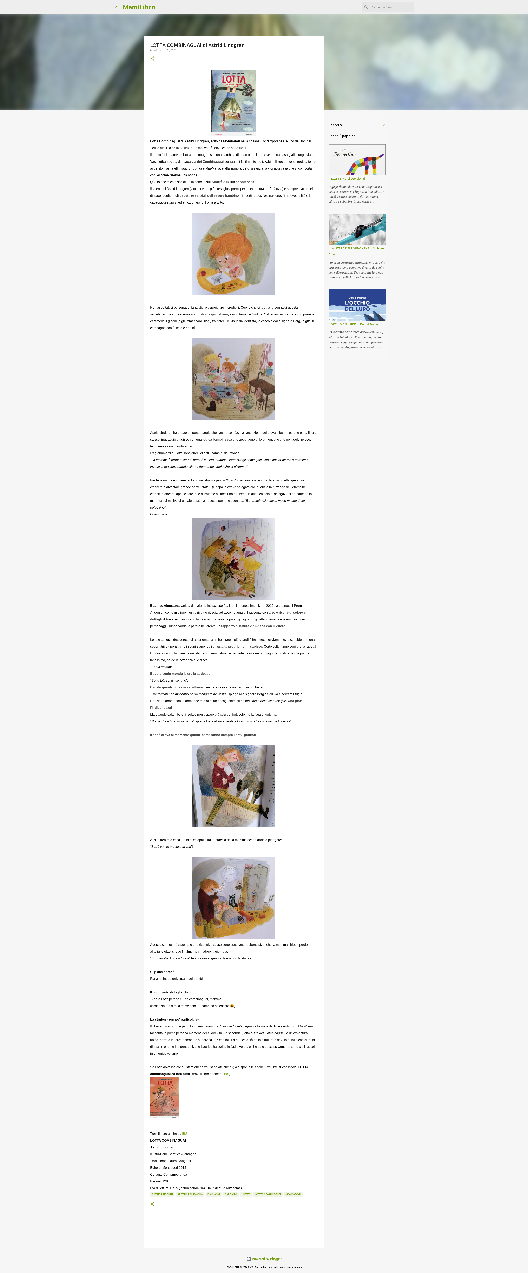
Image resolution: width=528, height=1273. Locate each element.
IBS (226, 1074)
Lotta (246, 1194)
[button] (152, 59)
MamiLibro (139, 7)
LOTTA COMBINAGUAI (268, 1194)
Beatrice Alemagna (190, 1194)
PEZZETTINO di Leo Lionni (347, 178)
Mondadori (293, 1194)
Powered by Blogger (266, 1259)
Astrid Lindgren (162, 1194)
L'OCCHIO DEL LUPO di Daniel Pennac (354, 324)
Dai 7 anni (231, 1194)
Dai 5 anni (213, 1194)
